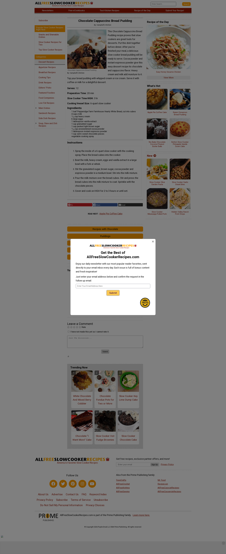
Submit (113, 292)
